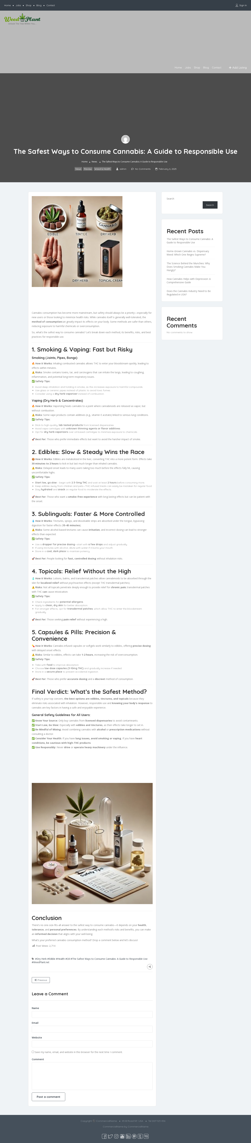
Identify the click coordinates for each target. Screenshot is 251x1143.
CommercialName (138, 1126)
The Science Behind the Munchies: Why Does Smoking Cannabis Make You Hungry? (188, 267)
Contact (50, 5)
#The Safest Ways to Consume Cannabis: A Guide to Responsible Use (109, 958)
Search (170, 198)
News (94, 161)
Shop (28, 5)
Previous (42, 980)
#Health (60, 958)
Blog (38, 5)
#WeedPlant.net (40, 962)
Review (88, 169)
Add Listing (239, 67)
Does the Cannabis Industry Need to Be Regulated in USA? (189, 292)
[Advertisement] (146, 38)
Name (35, 1008)
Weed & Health (102, 169)
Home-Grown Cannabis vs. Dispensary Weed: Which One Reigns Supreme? (188, 253)
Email (35, 1022)
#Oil (67, 958)
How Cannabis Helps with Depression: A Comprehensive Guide (189, 280)
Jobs (18, 5)
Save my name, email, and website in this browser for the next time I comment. (79, 1052)
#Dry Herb (41, 958)
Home (7, 5)
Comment (38, 1059)
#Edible (51, 958)
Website (37, 1037)
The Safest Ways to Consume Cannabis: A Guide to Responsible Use (190, 240)
